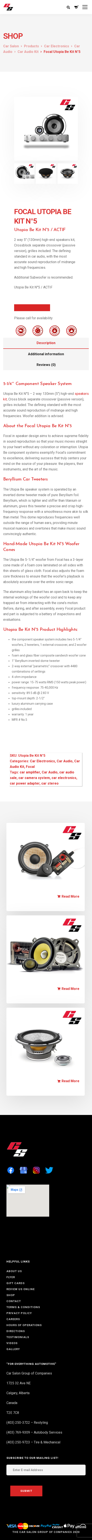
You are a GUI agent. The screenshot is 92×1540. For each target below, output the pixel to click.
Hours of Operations (24, 1325)
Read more (70, 896)
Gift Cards (15, 1283)
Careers (13, 1319)
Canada (11, 1403)
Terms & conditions (23, 1307)
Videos (12, 1343)
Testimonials (17, 1337)
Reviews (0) (46, 365)
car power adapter (25, 783)
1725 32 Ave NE (18, 1383)
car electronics (64, 778)
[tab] (46, 343)
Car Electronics (42, 761)
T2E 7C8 (12, 1413)
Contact (13, 1301)
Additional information (46, 354)
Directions (15, 1331)
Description (46, 343)
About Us (14, 1271)
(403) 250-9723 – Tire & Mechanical (33, 1442)
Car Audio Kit (58, 903)
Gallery (13, 1349)
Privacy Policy (19, 1313)
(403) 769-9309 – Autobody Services (34, 1432)
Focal (30, 767)
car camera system (34, 778)
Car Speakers (58, 1087)
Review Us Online (20, 1289)
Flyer (10, 1277)
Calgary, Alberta (18, 1393)
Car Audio (65, 761)
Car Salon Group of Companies (29, 1373)
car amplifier (30, 772)
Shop (10, 1295)
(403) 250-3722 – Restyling (27, 1423)
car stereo (50, 783)
